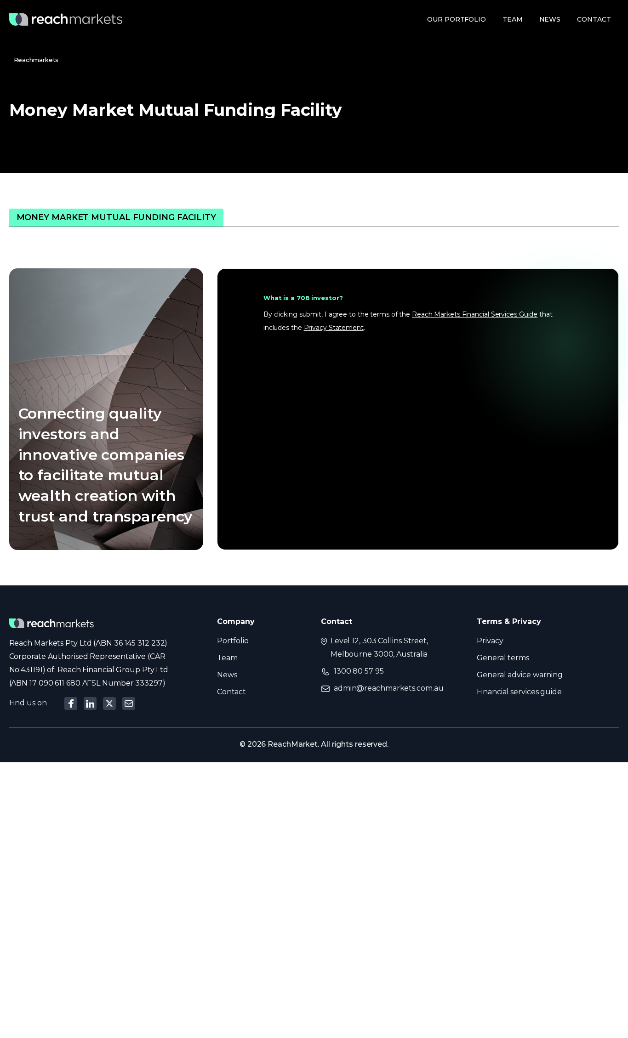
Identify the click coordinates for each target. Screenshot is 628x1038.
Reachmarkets (36, 59)
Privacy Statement (334, 327)
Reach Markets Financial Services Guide (474, 314)
